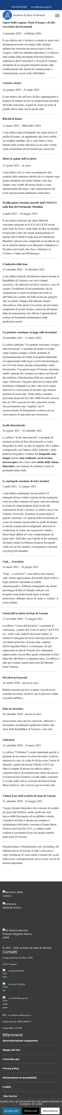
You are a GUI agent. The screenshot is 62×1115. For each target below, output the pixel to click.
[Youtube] (31, 3)
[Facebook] (26, 3)
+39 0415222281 (19, 6)
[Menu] (57, 15)
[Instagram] (36, 3)
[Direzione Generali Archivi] (31, 914)
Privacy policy (11, 1068)
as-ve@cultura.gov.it (41, 6)
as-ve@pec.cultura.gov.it (19, 1015)
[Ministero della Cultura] (31, 894)
